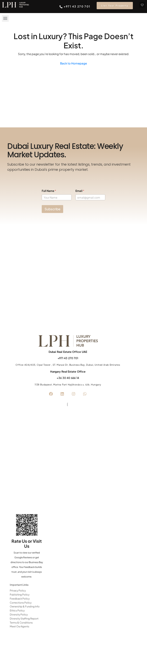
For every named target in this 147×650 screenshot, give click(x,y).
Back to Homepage (73, 63)
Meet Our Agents (19, 626)
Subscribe (52, 209)
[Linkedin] (62, 394)
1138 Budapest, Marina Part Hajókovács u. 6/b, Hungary (68, 384)
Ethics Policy (17, 610)
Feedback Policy (20, 598)
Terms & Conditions (21, 622)
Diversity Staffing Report (24, 618)
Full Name (49, 190)
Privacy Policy (18, 590)
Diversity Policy (19, 614)
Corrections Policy (21, 602)
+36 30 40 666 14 (68, 377)
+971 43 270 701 (68, 358)
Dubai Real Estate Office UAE (68, 351)
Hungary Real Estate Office (68, 371)
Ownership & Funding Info (25, 606)
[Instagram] (73, 394)
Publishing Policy (19, 594)
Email (79, 190)
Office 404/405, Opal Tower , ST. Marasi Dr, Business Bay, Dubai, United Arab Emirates (68, 364)
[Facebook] (51, 394)
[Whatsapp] (85, 394)
